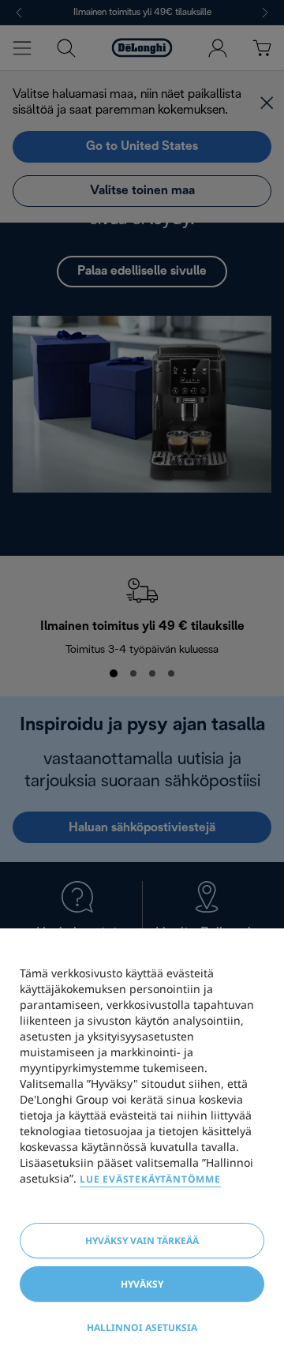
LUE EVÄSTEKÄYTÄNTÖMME (150, 1179)
